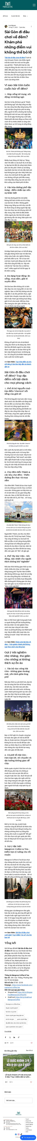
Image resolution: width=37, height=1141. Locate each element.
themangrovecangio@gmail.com (10, 1120)
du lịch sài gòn (10, 1019)
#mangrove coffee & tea (13, 1004)
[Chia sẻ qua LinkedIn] (14, 1037)
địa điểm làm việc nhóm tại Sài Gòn (16, 1023)
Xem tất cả (29, 1050)
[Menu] (34, 5)
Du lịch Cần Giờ (15, 16)
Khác (24, 16)
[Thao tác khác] (31, 26)
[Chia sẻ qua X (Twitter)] (10, 1037)
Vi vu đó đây (8, 1031)
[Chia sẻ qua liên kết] (18, 1037)
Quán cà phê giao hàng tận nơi (14, 1015)
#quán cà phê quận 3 (12, 1008)
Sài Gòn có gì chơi (11, 1012)
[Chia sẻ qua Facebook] (5, 1037)
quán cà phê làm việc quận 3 (14, 1027)
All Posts (5, 16)
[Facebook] (16, 1134)
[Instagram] (18, 1134)
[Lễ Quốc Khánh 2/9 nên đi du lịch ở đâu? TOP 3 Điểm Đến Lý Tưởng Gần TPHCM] (18, 1063)
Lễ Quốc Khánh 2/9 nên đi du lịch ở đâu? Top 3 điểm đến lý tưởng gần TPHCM (18, 1076)
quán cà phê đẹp (22, 1019)
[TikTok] (21, 1134)
